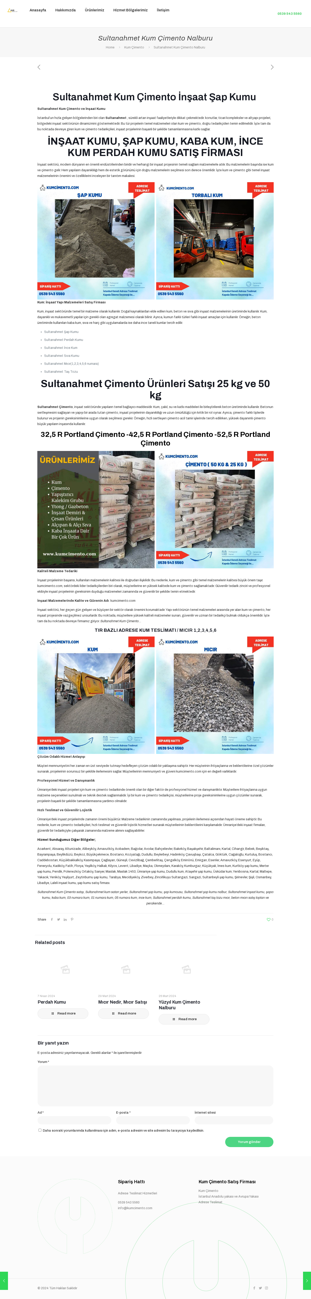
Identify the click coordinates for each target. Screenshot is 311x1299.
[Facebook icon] (254, 1288)
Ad (41, 1112)
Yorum (43, 1062)
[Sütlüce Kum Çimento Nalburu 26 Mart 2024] (307, 1281)
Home (110, 47)
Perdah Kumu (52, 1001)
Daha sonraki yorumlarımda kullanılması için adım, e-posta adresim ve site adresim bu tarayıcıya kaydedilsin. (123, 1130)
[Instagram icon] (266, 1288)
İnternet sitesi (205, 1112)
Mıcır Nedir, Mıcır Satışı (122, 1001)
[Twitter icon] (260, 1288)
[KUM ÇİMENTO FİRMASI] (11, 10)
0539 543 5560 (290, 13)
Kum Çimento (134, 47)
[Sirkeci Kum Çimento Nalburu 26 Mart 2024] (4, 1281)
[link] (94, 23)
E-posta (123, 1112)
